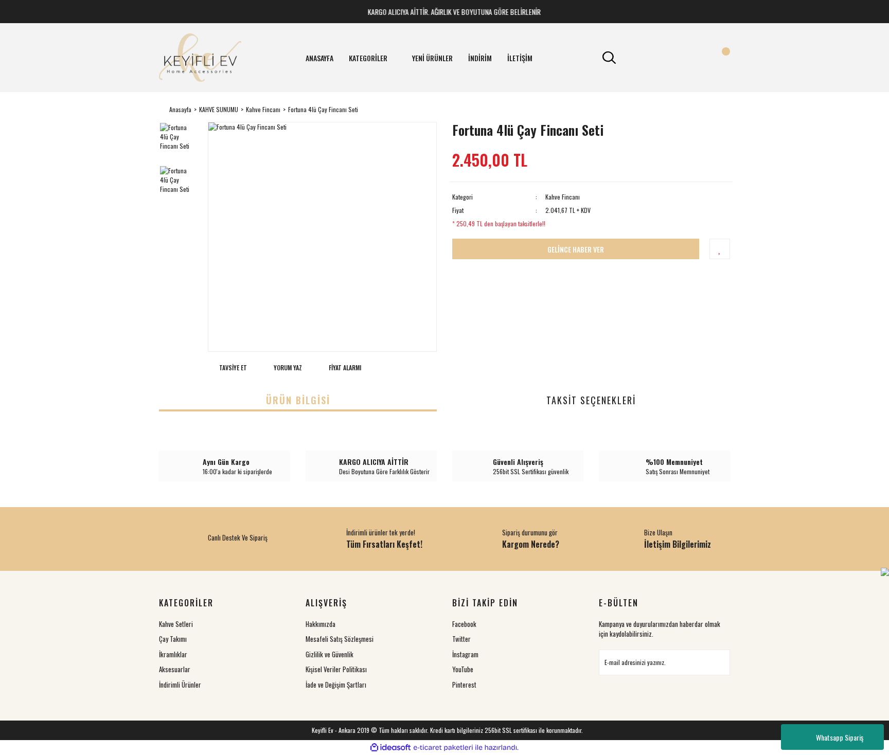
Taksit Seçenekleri (591, 400)
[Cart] (719, 57)
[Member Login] (664, 57)
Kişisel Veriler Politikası (336, 669)
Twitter (461, 639)
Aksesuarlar (174, 669)
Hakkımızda (320, 624)
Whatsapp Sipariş (839, 737)
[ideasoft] (390, 747)
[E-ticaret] (443, 747)
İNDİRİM (480, 57)
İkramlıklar (173, 654)
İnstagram (465, 654)
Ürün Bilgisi (298, 400)
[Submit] (717, 662)
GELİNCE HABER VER (575, 249)
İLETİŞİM (519, 57)
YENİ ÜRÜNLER (432, 57)
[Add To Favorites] (719, 249)
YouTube (462, 669)
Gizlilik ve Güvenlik (329, 654)
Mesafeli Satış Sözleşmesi (340, 639)
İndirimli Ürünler (180, 684)
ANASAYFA (319, 57)
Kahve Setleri (176, 624)
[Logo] (200, 57)
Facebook (464, 624)
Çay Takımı (173, 639)
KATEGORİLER (368, 57)
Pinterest (464, 684)
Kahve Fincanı (562, 196)
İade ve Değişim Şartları (336, 684)
